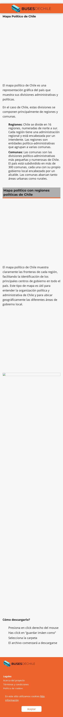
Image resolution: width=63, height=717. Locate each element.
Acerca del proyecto (14, 680)
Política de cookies (13, 688)
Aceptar (31, 709)
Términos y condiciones (16, 684)
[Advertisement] (31, 51)
